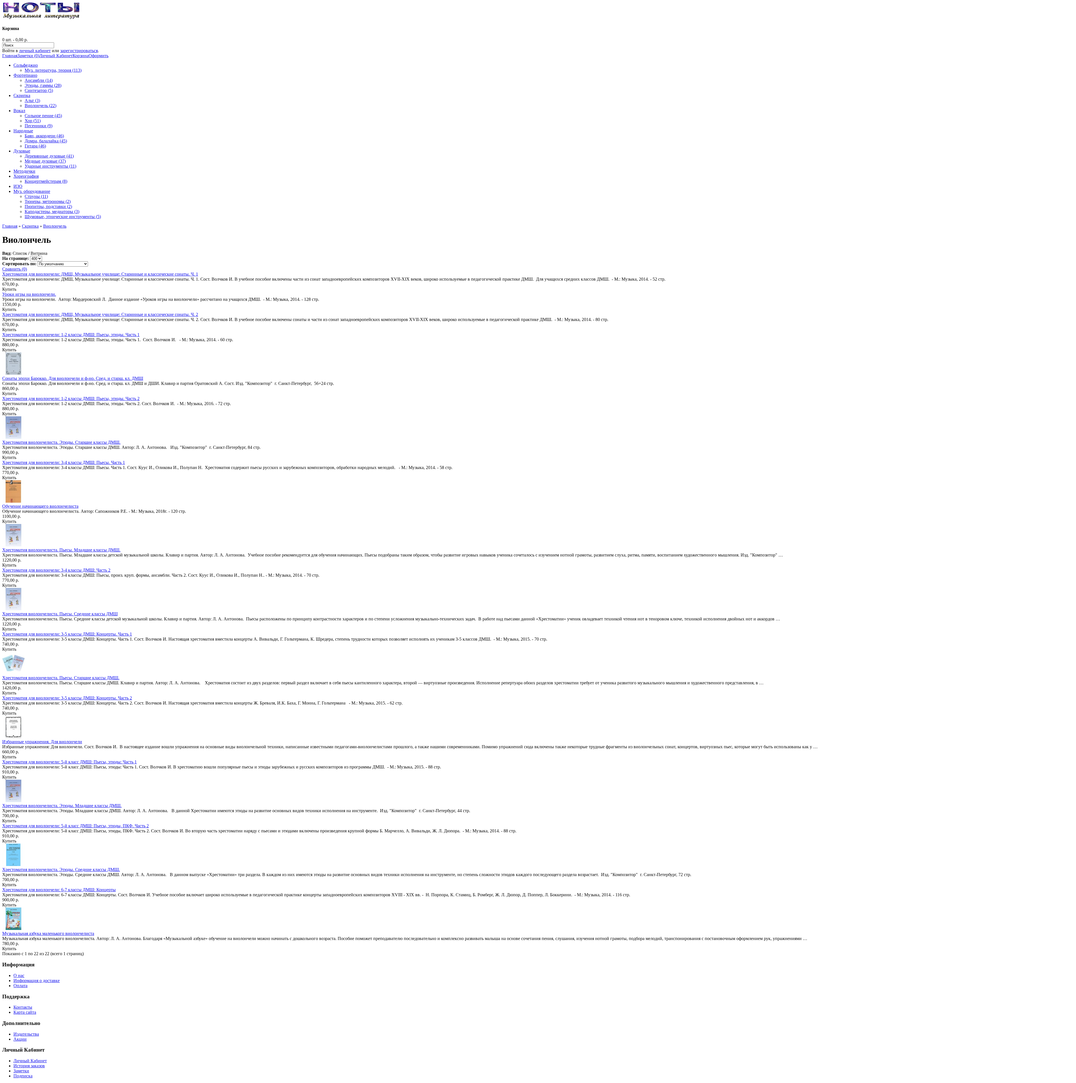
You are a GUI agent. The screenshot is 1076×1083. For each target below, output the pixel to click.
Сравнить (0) (14, 269)
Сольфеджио (25, 65)
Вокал (19, 110)
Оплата (20, 985)
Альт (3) (32, 100)
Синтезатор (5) (39, 90)
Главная (9, 55)
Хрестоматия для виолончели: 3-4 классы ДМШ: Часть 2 (56, 570)
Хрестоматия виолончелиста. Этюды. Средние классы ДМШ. (61, 869)
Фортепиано (25, 75)
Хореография (26, 176)
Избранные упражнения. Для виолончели (42, 741)
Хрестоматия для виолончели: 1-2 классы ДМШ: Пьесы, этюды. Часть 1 (71, 334)
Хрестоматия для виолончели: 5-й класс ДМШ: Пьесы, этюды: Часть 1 (69, 761)
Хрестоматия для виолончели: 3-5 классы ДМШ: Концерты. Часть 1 (67, 634)
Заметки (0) (28, 55)
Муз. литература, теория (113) (53, 70)
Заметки (21, 1070)
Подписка (23, 1075)
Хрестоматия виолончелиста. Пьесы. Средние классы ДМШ (60, 613)
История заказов (29, 1065)
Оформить (98, 55)
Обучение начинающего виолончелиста (40, 506)
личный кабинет (35, 50)
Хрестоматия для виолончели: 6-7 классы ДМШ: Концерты (59, 889)
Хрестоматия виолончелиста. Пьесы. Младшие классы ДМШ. (61, 550)
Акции (20, 1039)
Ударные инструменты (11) (50, 166)
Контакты (22, 1007)
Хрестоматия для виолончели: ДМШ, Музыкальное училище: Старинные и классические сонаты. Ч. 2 (100, 314)
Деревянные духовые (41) (49, 156)
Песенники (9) (38, 125)
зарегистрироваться (79, 50)
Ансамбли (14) (39, 80)
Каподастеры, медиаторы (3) (52, 211)
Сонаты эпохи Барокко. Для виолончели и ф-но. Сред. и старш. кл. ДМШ (72, 378)
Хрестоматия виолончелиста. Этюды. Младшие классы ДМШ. (62, 805)
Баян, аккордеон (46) (44, 135)
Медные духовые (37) (45, 161)
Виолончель (54, 226)
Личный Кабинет (56, 55)
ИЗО (17, 186)
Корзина (81, 55)
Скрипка (21, 95)
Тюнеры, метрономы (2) (48, 201)
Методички (24, 171)
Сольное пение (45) (43, 115)
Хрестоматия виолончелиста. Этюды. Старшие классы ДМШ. (61, 442)
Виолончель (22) (40, 105)
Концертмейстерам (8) (46, 181)
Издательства (26, 1034)
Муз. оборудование (31, 191)
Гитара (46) (35, 146)
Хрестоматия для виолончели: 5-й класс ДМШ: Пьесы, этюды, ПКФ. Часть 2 (75, 825)
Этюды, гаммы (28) (43, 85)
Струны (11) (36, 196)
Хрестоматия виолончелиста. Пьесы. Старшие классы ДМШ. (60, 677)
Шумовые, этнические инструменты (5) (63, 216)
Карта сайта (24, 1012)
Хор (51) (33, 120)
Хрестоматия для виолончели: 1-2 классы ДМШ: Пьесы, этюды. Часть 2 (71, 398)
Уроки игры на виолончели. (29, 294)
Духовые (21, 151)
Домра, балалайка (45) (46, 140)
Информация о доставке (36, 980)
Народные (23, 130)
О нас (18, 975)
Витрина (39, 253)
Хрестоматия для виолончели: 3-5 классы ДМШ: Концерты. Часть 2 (67, 698)
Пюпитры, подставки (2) (48, 206)
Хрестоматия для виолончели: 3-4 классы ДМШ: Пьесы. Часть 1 (63, 462)
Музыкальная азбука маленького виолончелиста (48, 933)
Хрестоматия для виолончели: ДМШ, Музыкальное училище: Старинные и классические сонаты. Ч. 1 (100, 274)
